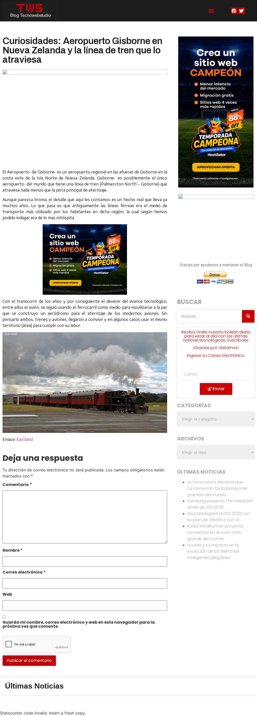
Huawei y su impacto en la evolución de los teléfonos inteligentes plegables (213, 551)
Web (7, 594)
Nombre (13, 550)
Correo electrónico (24, 572)
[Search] (248, 316)
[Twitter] (241, 11)
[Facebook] (234, 11)
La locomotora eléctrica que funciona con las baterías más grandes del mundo (217, 488)
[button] (211, 10)
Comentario (17, 485)
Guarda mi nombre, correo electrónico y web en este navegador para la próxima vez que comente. (79, 624)
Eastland (25, 439)
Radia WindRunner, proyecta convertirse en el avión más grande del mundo (215, 532)
